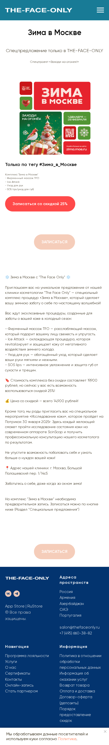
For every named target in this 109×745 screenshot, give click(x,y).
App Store (15, 606)
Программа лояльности (27, 655)
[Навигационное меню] (100, 10)
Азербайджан (72, 603)
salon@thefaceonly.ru (80, 627)
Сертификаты (17, 673)
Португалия (70, 615)
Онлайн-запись (19, 685)
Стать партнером (21, 691)
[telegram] (16, 593)
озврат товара (75, 685)
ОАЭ (64, 609)
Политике (67, 738)
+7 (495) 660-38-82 (76, 633)
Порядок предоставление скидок (75, 715)
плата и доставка (79, 691)
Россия (66, 591)
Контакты (13, 679)
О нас (10, 667)
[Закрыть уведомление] (105, 731)
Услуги (11, 661)
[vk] (8, 593)
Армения (67, 597)
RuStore (35, 606)
